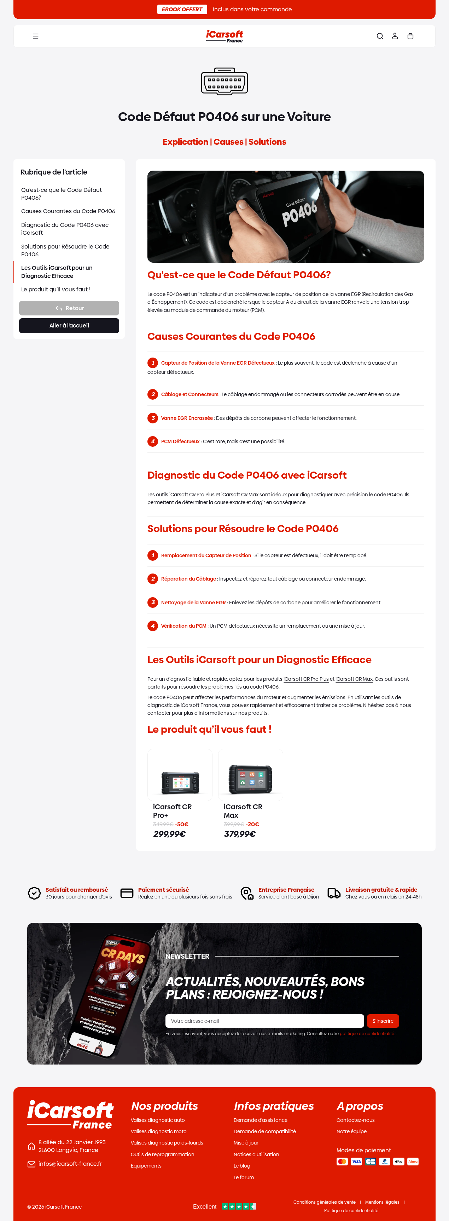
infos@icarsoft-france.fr (70, 1164)
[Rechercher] (380, 36)
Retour (75, 308)
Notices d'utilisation (256, 1154)
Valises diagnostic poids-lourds (167, 1142)
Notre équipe (352, 1131)
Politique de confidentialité (351, 1211)
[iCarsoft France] (224, 36)
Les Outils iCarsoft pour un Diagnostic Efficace (57, 272)
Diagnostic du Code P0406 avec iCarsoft (65, 229)
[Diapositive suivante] (204, 775)
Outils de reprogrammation (162, 1154)
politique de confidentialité (367, 1034)
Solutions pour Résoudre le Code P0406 (65, 250)
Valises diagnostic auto (158, 1120)
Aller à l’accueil (69, 325)
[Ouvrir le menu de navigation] (36, 36)
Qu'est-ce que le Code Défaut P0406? (61, 194)
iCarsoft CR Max (354, 679)
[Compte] (395, 36)
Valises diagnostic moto (159, 1131)
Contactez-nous (356, 1120)
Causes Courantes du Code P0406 (68, 211)
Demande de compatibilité (265, 1131)
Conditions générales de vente (324, 1202)
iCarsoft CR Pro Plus (306, 679)
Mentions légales (382, 1202)
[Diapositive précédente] (155, 775)
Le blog (242, 1165)
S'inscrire (383, 1021)
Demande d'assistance (260, 1120)
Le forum (244, 1177)
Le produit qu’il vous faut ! (56, 289)
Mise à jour (246, 1142)
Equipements (146, 1165)
